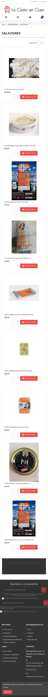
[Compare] (43, 56)
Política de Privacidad (10, 658)
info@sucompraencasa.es (35, 676)
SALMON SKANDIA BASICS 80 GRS (16, 202)
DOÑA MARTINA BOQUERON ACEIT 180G (18, 371)
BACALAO (8, 571)
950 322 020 (32, 670)
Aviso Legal (7, 651)
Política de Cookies (9, 661)
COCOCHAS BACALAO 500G (14, 89)
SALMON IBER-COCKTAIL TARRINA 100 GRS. (19, 314)
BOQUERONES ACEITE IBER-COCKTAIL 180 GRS (20, 146)
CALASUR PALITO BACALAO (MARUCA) (17, 258)
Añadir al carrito (30, 97)
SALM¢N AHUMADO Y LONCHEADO (17, 565)
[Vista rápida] (43, 60)
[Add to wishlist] (43, 52)
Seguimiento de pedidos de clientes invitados (12, 641)
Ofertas (30, 636)
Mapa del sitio (32, 639)
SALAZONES (24, 560)
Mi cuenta (6, 633)
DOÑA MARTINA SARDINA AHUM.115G (17, 483)
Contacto (31, 633)
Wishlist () (34, 2)
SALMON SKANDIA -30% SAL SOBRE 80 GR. (19, 540)
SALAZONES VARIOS (12, 568)
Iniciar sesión (7, 629)
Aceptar (7, 692)
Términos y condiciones (11, 654)
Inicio (29, 629)
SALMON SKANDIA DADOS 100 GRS (16, 427)
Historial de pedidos (10, 636)
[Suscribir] (43, 590)
